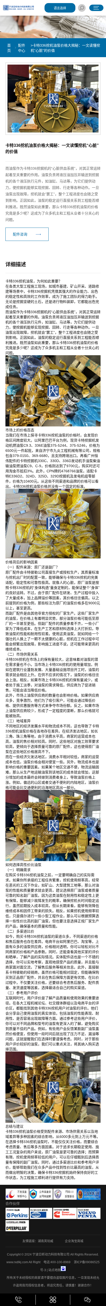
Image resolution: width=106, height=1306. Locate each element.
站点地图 (54, 1270)
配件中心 (21, 48)
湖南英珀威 (45, 1241)
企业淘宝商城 (74, 1241)
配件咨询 (20, 234)
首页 (9, 48)
